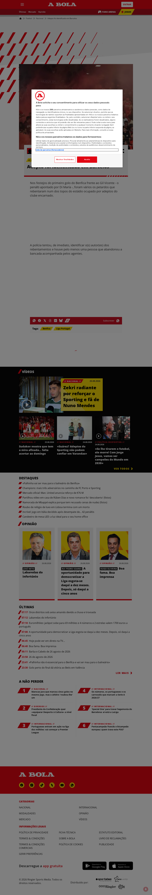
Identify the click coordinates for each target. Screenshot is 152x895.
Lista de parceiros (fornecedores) (50, 150)
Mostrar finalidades (65, 159)
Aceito (87, 159)
